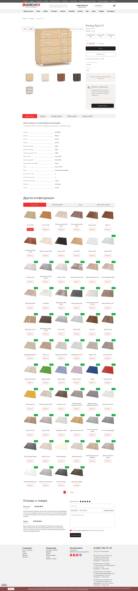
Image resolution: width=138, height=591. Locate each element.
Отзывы (46, 1)
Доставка (48, 552)
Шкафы (45, 11)
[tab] (29, 116)
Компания (38, 1)
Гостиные (54, 11)
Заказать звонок (82, 7)
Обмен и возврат (51, 555)
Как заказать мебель (52, 550)
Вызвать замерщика (103, 1)
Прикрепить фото (109, 510)
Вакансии (25, 555)
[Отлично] (80, 501)
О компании (27, 548)
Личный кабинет (76, 548)
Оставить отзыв (75, 535)
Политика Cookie (83, 589)
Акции (25, 1)
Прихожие (72, 11)
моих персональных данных (96, 530)
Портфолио (65, 1)
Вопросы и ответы (51, 558)
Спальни (62, 11)
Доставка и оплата (55, 1)
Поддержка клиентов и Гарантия (87, 1)
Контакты (113, 1)
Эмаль (94, 11)
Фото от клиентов (27, 550)
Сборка (48, 553)
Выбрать (45, 229)
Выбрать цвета (101, 54)
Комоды (101, 11)
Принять (11, 589)
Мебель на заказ (28, 11)
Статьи (48, 557)
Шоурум (32, 1)
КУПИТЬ (101, 48)
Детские (80, 11)
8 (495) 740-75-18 (82, 5)
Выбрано (30, 229)
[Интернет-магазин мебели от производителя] (31, 5)
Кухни (38, 11)
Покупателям (73, 1)
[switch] (71, 530)
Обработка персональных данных (79, 552)
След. (72, 492)
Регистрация (73, 550)
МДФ (87, 11)
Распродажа (110, 11)
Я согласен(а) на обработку (88, 530)
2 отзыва (93, 31)
